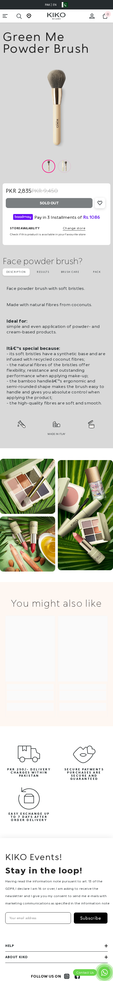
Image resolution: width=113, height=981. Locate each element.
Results (43, 271)
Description (16, 271)
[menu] (5, 16)
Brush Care (70, 271)
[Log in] (92, 16)
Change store (74, 228)
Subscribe (90, 918)
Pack (97, 271)
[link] (30, 695)
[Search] (19, 16)
